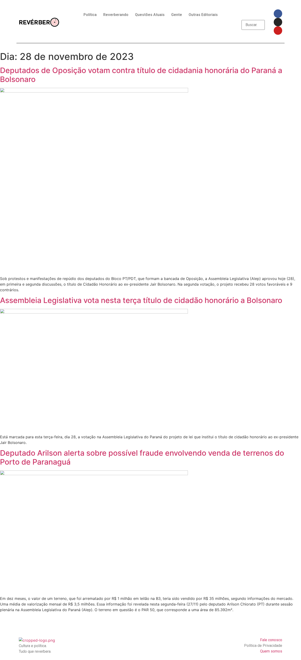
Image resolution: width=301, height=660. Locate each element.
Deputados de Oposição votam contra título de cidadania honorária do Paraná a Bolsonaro (141, 75)
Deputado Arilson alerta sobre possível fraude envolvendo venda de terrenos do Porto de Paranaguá (142, 457)
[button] (253, 17)
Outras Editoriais (203, 14)
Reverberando (115, 14)
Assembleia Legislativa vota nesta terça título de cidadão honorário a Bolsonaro (141, 300)
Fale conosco (271, 640)
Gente (176, 14)
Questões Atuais (150, 14)
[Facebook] (278, 13)
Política (90, 14)
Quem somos (271, 651)
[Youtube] (278, 30)
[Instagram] (278, 22)
